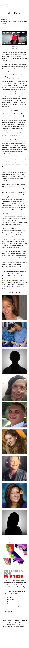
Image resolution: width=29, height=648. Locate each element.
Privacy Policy (11, 599)
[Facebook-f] (6, 613)
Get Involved (10, 601)
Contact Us (10, 597)
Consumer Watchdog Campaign (15, 606)
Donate (9, 604)
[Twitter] (9, 613)
